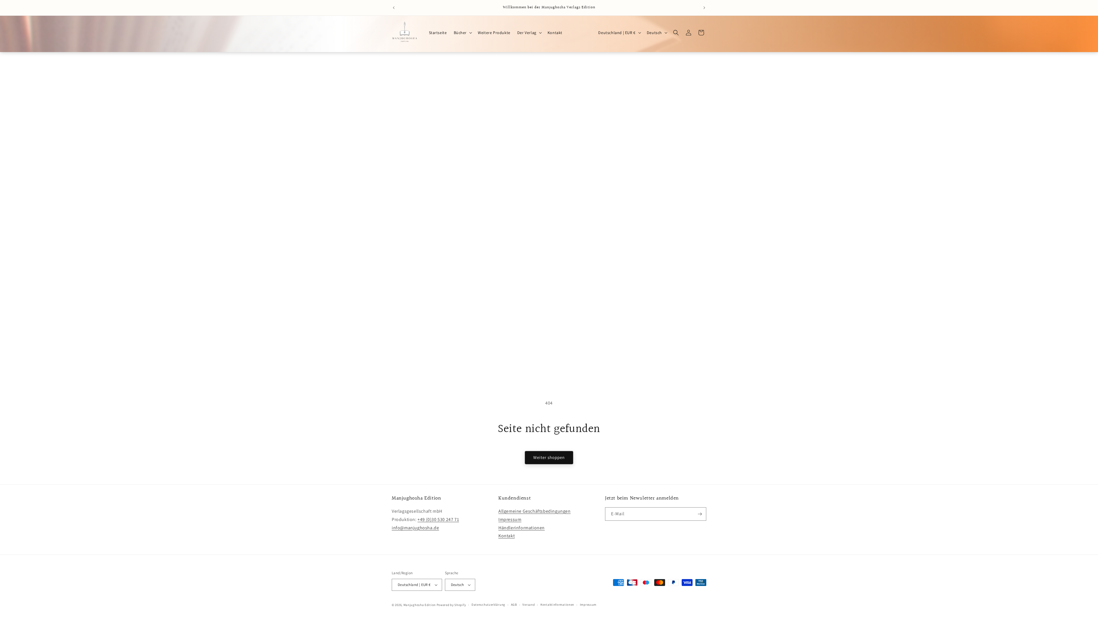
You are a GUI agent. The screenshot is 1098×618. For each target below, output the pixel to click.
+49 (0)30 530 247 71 (438, 519)
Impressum (509, 519)
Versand (528, 605)
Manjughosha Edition (419, 605)
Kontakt (506, 536)
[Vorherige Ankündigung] (393, 7)
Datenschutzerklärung (488, 605)
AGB (514, 605)
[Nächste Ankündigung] (704, 7)
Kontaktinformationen (557, 605)
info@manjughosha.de (415, 528)
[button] (462, 33)
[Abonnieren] (699, 514)
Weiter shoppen (549, 457)
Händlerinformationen (521, 528)
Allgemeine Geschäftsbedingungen (534, 511)
